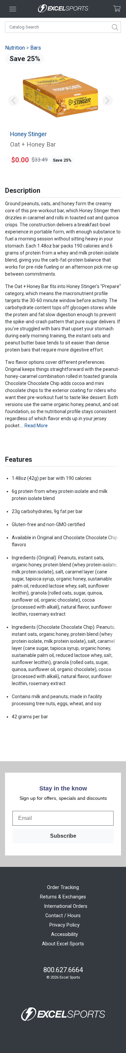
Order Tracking (63, 887)
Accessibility (64, 934)
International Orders (65, 906)
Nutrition (15, 48)
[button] (13, 100)
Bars (35, 48)
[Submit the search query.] (115, 27)
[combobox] (63, 27)
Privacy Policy (64, 925)
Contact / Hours (63, 916)
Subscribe (63, 836)
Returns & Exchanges (63, 897)
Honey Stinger (28, 134)
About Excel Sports (63, 944)
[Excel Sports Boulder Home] (63, 9)
